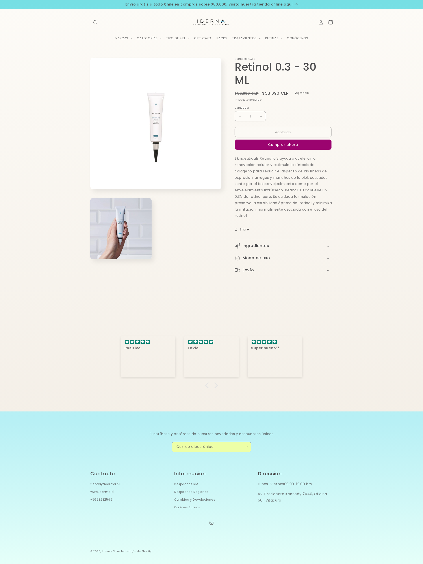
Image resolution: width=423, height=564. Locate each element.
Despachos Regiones (191, 492)
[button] (95, 22)
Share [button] (244, 229)
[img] (148, 342)
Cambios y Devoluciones (194, 499)
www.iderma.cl (102, 492)
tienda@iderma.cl (105, 484)
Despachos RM (186, 484)
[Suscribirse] (246, 447)
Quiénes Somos (187, 507)
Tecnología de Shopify (136, 551)
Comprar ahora (283, 144)
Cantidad (242, 108)
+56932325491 (101, 499)
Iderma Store (111, 551)
